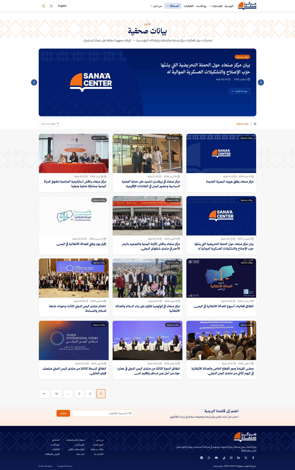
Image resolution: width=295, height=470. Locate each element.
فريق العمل (98, 444)
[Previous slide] (261, 82)
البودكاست (55, 444)
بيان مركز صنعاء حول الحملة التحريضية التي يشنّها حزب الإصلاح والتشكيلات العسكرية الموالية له (205, 68)
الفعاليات (189, 6)
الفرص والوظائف (52, 453)
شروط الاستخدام (45, 466)
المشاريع (56, 439)
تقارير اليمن (80, 444)
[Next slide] (34, 82)
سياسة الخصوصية (65, 466)
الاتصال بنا (98, 453)
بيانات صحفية (242, 56)
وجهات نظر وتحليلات (75, 439)
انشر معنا (81, 453)
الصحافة (174, 6)
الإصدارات (217, 6)
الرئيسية (229, 6)
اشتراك (63, 413)
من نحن (157, 6)
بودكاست (201, 6)
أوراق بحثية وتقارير (77, 449)
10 (56, 393)
